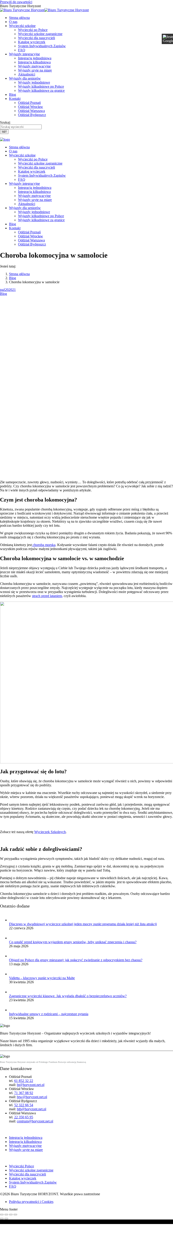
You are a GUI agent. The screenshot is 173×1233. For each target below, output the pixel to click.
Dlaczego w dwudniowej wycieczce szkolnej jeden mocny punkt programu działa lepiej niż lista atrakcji (83, 924)
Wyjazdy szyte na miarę (26, 1150)
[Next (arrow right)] (6, 1218)
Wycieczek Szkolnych (50, 832)
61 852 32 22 (23, 1081)
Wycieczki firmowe (18, 1129)
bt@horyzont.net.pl (30, 1085)
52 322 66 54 (23, 1105)
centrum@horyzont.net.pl (35, 1121)
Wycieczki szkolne (17, 1157)
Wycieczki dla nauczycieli (27, 1174)
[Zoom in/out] (15, 1214)
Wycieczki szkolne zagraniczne (31, 1170)
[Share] (6, 1214)
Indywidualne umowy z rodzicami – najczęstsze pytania (48, 1014)
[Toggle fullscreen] (11, 1214)
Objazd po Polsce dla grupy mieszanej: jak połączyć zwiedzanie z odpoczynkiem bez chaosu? (75, 960)
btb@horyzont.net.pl (31, 1109)
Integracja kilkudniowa (25, 1142)
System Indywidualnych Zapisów (33, 1182)
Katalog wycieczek (22, 1178)
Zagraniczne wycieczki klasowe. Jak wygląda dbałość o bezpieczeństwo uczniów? (68, 996)
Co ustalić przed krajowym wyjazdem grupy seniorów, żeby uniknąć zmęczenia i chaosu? (73, 942)
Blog (3, 294)
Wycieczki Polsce (21, 1166)
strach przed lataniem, (47, 596)
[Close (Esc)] (2, 1214)
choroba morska (43, 545)
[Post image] (13, 920)
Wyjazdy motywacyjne (25, 1146)
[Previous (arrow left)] (2, 1218)
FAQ (12, 1186)
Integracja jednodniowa (25, 1137)
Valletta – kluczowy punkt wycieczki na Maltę (42, 978)
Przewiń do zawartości (16, 2)
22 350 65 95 (23, 1117)
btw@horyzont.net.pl (32, 1097)
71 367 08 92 (23, 1093)
